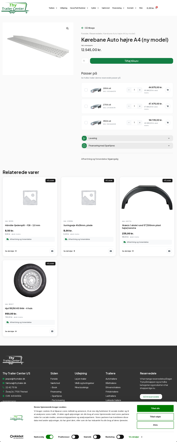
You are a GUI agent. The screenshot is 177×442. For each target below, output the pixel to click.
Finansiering (117, 8)
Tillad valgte (155, 417)
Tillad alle (155, 408)
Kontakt (130, 8)
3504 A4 (107, 121)
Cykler (93, 8)
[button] (67, 28)
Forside (84, 33)
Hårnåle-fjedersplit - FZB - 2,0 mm (22, 225)
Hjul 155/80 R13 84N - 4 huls (18, 308)
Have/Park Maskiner (77, 8)
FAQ (141, 8)
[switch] (75, 437)
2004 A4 (107, 88)
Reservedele (96, 33)
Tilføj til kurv (132, 60)
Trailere (51, 8)
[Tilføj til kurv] (167, 90)
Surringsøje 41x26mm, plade (78, 225)
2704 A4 (107, 104)
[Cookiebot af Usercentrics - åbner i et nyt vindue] (16, 437)
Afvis (155, 425)
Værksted (105, 8)
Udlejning (63, 8)
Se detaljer (9, 251)
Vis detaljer (134, 437)
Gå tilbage (90, 27)
